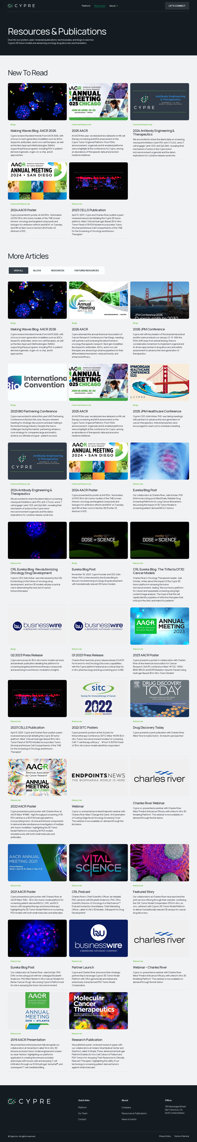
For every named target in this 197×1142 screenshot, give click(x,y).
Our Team (82, 1113)
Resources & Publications (134, 1113)
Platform (86, 5)
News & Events (129, 1119)
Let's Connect (177, 5)
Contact (82, 1119)
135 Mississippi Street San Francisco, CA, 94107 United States (175, 1109)
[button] (113, 5)
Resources (99, 5)
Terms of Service (181, 1136)
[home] (21, 6)
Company (126, 1107)
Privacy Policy (165, 1136)
